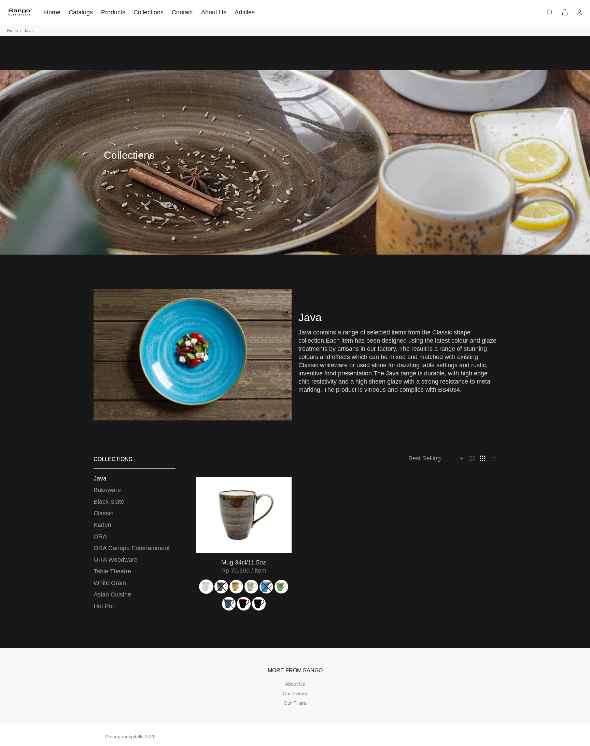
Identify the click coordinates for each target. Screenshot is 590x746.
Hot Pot (104, 606)
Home (12, 30)
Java (100, 478)
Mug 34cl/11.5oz (243, 562)
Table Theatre (112, 571)
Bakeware (107, 490)
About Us (295, 684)
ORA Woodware (116, 559)
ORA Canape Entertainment (132, 548)
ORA (100, 536)
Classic (103, 513)
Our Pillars (295, 703)
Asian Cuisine (112, 594)
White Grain (110, 582)
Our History (295, 693)
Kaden (102, 524)
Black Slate (109, 501)
